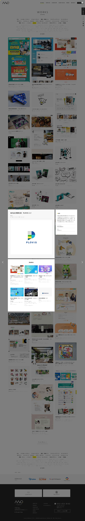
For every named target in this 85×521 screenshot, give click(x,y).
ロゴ (12, 215)
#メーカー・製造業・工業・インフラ (30, 302)
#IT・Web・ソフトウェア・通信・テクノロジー (16, 282)
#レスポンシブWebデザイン (14, 284)
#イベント (14, 304)
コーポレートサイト (28, 301)
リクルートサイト (28, 278)
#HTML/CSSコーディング (14, 283)
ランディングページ (43, 278)
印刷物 (12, 301)
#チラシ (11, 304)
